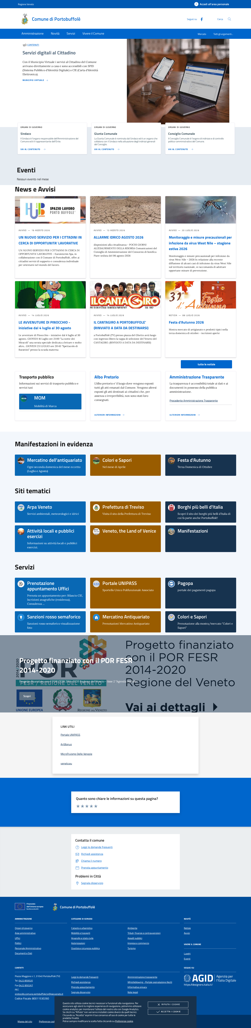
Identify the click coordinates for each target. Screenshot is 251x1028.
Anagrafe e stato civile (82, 938)
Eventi (187, 959)
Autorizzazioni (78, 943)
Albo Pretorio (106, 377)
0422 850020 (26, 981)
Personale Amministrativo (28, 948)
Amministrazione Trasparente (197, 377)
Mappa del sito (25, 1021)
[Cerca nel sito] (229, 19)
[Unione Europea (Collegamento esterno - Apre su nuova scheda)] (30, 907)
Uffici (17, 938)
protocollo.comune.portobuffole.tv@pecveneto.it (39, 994)
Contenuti (33, 45)
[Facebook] (200, 19)
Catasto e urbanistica (81, 928)
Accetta (171, 1011)
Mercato (202, 34)
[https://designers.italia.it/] (210, 978)
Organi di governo (23, 928)
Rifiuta (171, 1004)
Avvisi (187, 933)
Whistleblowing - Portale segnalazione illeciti (150, 982)
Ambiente (132, 928)
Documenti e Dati (23, 953)
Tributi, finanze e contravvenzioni (144, 933)
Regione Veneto (26, 4)
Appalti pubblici (135, 938)
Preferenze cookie (124, 1021)
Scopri (27, 696)
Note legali (133, 992)
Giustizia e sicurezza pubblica (85, 948)
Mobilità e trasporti (80, 933)
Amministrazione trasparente (142, 977)
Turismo (132, 948)
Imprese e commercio (138, 943)
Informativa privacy (137, 987)
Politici (18, 943)
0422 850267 (26, 985)
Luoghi (187, 953)
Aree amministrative (25, 933)
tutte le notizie (206, 364)
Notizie (187, 928)
